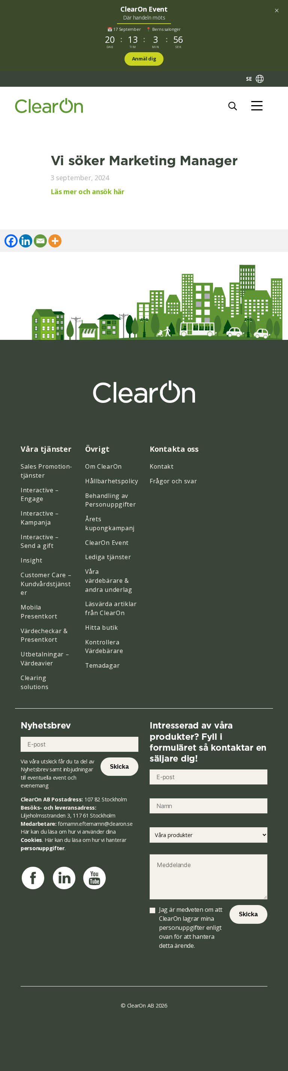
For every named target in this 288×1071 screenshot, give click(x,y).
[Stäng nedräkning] (276, 10)
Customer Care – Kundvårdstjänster (46, 584)
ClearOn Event (107, 543)
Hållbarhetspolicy (111, 481)
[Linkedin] (25, 240)
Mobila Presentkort (39, 611)
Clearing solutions (34, 682)
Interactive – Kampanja (40, 517)
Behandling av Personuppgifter (110, 500)
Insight (31, 560)
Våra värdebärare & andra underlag (108, 580)
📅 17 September (124, 29)
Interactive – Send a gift (40, 541)
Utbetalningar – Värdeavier (45, 658)
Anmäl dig (144, 58)
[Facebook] (11, 240)
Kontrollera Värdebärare (104, 646)
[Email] (40, 240)
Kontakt (162, 466)
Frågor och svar (173, 481)
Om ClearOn (103, 466)
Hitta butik (101, 627)
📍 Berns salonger (163, 29)
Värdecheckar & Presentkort (44, 635)
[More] (55, 240)
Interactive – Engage (40, 494)
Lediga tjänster (108, 557)
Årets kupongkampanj (110, 523)
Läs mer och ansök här (87, 191)
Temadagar (102, 665)
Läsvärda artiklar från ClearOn (111, 608)
